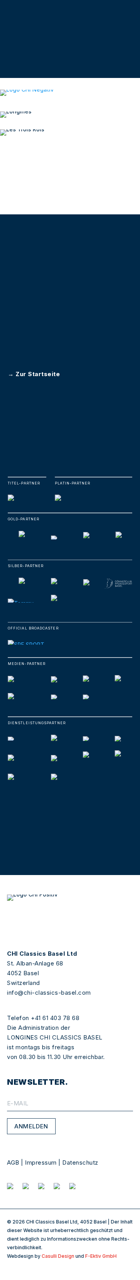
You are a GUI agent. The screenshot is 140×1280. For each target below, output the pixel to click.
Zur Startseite (38, 374)
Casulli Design (58, 1256)
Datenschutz (80, 1162)
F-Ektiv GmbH (101, 1256)
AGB (13, 1162)
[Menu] (134, 151)
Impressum (41, 1162)
